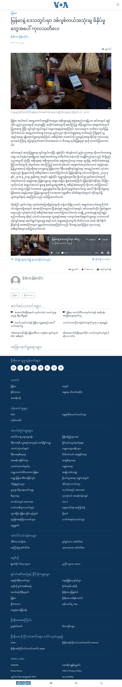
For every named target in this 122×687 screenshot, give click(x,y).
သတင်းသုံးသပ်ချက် (20, 448)
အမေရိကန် (16, 398)
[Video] (51, 683)
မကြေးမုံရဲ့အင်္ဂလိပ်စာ (20, 547)
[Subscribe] (61, 368)
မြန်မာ (14, 13)
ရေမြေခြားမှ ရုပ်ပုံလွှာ (71, 580)
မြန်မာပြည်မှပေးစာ (70, 436)
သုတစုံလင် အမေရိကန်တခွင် (75, 496)
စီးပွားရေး (15, 496)
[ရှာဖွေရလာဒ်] (101, 683)
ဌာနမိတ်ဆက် (17, 626)
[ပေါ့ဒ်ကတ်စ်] (54, 368)
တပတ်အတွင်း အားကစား (22, 501)
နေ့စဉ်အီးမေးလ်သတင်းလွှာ (74, 414)
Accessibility (67, 677)
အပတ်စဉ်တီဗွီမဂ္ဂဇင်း (20, 592)
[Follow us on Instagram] (34, 368)
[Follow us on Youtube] (27, 368)
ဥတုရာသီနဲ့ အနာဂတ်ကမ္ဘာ (22, 490)
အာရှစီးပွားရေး (68, 460)
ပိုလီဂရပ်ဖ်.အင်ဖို (69, 586)
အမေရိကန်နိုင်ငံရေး (19, 460)
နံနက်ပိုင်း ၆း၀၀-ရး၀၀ (20, 564)
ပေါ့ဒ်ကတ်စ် (16, 420)
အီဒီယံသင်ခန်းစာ (18, 542)
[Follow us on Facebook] (13, 368)
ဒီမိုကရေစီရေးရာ (18, 454)
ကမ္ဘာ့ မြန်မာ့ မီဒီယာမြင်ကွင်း (23, 478)
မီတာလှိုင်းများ (68, 626)
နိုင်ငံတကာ (15, 392)
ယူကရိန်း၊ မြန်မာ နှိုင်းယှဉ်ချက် (24, 513)
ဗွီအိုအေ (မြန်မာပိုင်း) (20, 36)
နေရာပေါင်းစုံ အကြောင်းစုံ (73, 507)
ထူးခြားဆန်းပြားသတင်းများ (23, 519)
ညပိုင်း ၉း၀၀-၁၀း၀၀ (71, 564)
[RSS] (47, 368)
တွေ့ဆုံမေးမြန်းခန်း (19, 610)
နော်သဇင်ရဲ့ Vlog (70, 604)
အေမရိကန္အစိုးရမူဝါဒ (71, 665)
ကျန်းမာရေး (67, 466)
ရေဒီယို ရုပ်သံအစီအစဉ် (21, 586)
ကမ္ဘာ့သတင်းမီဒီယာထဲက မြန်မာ (25, 472)
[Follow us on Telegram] (40, 368)
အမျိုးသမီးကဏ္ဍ (69, 472)
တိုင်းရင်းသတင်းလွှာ (71, 484)
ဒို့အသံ (65, 513)
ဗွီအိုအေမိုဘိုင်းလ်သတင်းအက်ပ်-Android (80, 642)
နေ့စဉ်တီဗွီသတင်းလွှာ (20, 580)
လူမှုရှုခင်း (15, 525)
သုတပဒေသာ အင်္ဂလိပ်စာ (73, 547)
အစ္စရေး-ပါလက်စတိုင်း (72, 392)
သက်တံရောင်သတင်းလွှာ (73, 519)
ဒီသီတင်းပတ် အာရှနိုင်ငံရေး (74, 454)
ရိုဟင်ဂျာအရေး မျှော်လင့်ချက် (75, 478)
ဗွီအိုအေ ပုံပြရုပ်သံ (70, 592)
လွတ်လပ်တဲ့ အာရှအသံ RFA (23, 677)
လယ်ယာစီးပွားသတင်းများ (22, 507)
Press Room (16, 671)
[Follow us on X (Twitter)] (20, 368)
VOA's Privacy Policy (72, 671)
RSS (13, 414)
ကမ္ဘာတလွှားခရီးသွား (71, 448)
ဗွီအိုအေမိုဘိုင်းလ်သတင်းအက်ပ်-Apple (28, 648)
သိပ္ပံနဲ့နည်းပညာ (18, 484)
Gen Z (65, 501)
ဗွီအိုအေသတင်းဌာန (63, 243)
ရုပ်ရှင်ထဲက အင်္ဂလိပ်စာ (72, 542)
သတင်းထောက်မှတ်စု (20, 466)
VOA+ (13, 642)
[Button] (106, 49)
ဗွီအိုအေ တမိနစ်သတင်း (72, 598)
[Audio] (76, 683)
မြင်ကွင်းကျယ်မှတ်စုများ (73, 442)
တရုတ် (65, 386)
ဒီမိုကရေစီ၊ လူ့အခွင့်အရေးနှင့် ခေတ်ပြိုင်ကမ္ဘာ (31, 442)
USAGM (14, 665)
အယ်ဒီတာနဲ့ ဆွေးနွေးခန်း (22, 436)
